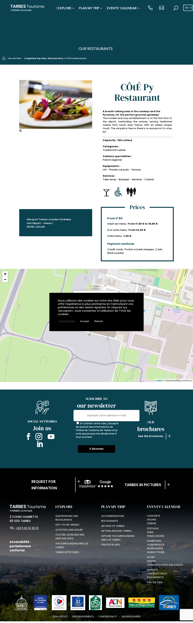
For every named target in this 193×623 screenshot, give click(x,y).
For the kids (154, 582)
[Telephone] (150, 8)
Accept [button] (84, 321)
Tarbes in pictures (143, 484)
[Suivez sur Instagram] (39, 437)
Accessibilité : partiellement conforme (20, 546)
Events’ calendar (122, 8)
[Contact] (161, 8)
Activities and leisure (69, 530)
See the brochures (150, 436)
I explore (64, 8)
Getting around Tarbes (116, 531)
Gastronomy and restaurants (66, 518)
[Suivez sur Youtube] (51, 437)
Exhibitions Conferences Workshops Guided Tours (156, 546)
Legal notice (60, 616)
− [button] (5, 279)
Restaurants (55, 58)
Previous (18, 101)
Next (90, 101)
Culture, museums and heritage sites (69, 536)
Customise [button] (67, 321)
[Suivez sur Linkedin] (40, 445)
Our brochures (130, 616)
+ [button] (5, 274)
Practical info (110, 544)
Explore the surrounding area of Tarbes (117, 538)
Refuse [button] (98, 321)
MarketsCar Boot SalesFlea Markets (157, 573)
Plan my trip (89, 8)
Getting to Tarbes (113, 526)
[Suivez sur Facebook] (27, 437)
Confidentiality (107, 616)
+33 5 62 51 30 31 (26, 528)
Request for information (44, 485)
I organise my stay (35, 58)
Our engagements (83, 616)
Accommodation (112, 516)
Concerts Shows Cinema (153, 519)
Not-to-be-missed (67, 524)
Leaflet (158, 380)
